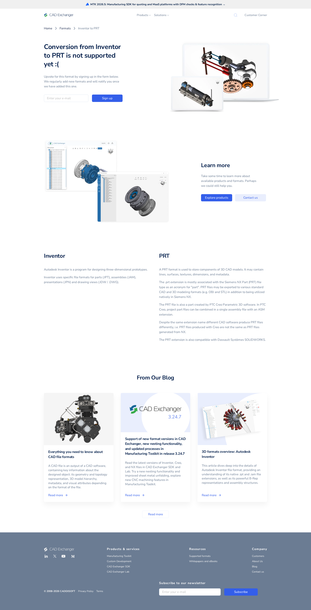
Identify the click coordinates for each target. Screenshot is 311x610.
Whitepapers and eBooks (203, 561)
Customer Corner (256, 15)
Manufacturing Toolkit (119, 556)
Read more (155, 514)
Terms (99, 591)
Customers (258, 556)
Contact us (250, 198)
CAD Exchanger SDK (118, 566)
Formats (65, 28)
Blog (254, 566)
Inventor (54, 256)
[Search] (235, 15)
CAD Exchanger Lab (118, 571)
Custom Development (119, 561)
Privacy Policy (85, 591)
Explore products (216, 198)
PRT (164, 256)
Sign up (107, 98)
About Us (257, 561)
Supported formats (200, 556)
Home (48, 28)
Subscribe (241, 592)
